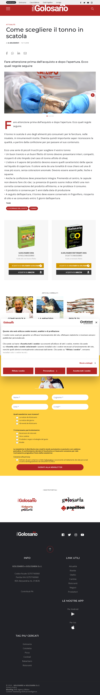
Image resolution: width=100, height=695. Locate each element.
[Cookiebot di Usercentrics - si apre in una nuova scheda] (82, 322)
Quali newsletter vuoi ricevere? (26, 414)
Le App (58, 2)
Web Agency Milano (21, 689)
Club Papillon (48, 2)
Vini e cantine (24, 436)
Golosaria (22, 2)
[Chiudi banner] (96, 322)
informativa (49, 460)
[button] (93, 95)
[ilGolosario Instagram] (92, 2)
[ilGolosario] (50, 7)
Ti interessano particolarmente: (26, 430)
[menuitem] (27, 591)
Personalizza (48, 371)
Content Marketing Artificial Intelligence (21, 691)
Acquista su (26, 272)
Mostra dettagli (86, 363)
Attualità (10, 24)
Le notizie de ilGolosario (28, 417)
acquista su (26, 266)
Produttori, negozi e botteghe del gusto (33, 439)
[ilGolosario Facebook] (81, 2)
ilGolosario (11, 2)
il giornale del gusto (17, 208)
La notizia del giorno (26, 420)
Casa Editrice (34, 2)
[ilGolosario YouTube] (88, 2)
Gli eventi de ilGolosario (28, 423)
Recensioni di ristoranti (27, 433)
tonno (33, 208)
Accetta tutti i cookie (81, 371)
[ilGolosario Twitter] (84, 2)
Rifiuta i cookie (18, 371)
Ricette (21, 442)
